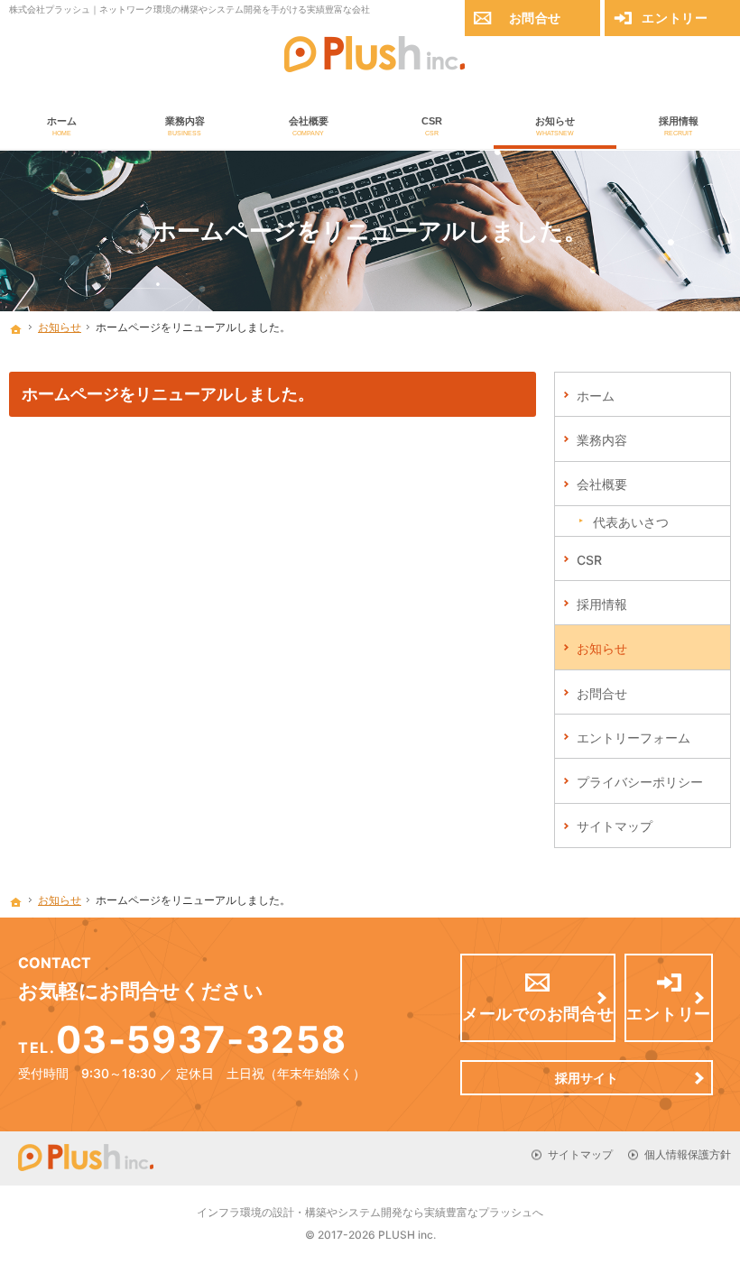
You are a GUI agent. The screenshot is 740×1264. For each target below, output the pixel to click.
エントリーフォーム (633, 737)
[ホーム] (16, 329)
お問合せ (602, 693)
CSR (589, 559)
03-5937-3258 (201, 1039)
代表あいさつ (631, 522)
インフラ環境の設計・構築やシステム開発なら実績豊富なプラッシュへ (370, 1212)
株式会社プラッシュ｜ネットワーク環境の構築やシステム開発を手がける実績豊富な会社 (189, 9)
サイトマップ (614, 826)
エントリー (675, 17)
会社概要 (602, 484)
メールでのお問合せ (538, 1013)
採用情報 (602, 604)
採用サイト (586, 1077)
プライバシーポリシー (640, 781)
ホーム (596, 395)
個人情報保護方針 (687, 1154)
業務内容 (602, 439)
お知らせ (602, 648)
